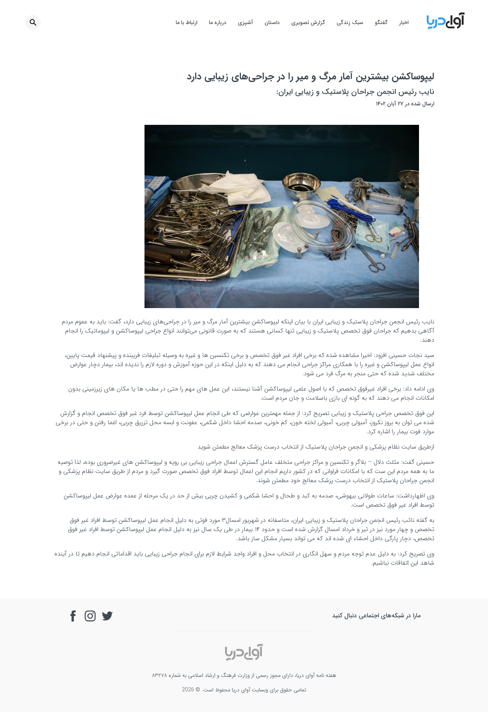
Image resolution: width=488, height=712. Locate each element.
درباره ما (217, 22)
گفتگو (381, 22)
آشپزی (245, 22)
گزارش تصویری (308, 22)
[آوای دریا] (446, 28)
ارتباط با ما (186, 22)
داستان (272, 22)
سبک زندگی (350, 22)
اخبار (404, 22)
